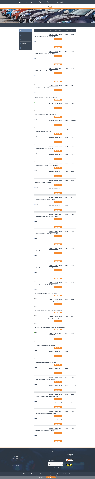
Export (47, 5)
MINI (39, 24)
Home (37, 5)
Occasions (42, 5)
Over (63, 5)
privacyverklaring (56, 467)
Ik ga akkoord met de (54, 467)
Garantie (52, 5)
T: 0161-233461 (32, 458)
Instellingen (41, 477)
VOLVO (57, 24)
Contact (71, 5)
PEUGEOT (47, 24)
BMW (36, 24)
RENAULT (52, 24)
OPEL (43, 24)
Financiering (58, 5)
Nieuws (67, 5)
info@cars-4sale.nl (33, 459)
